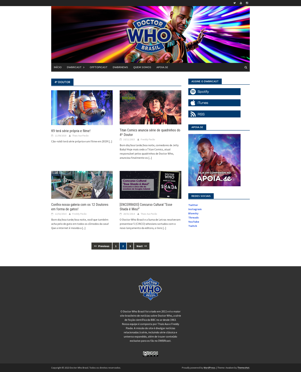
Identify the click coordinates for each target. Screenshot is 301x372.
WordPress (209, 367)
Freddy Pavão (148, 139)
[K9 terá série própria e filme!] (82, 107)
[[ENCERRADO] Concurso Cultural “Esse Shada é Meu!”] (150, 184)
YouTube (193, 221)
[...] (110, 141)
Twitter (193, 205)
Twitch (192, 226)
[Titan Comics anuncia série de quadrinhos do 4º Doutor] (150, 107)
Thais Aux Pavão (80, 135)
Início (58, 67)
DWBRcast (74, 67)
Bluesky (193, 213)
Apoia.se (162, 67)
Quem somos (142, 67)
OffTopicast (98, 67)
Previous (103, 246)
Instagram (195, 209)
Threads (193, 217)
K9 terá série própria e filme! (70, 131)
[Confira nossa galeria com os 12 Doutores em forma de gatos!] (82, 184)
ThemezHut (243, 367)
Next (140, 246)
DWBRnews (120, 67)
